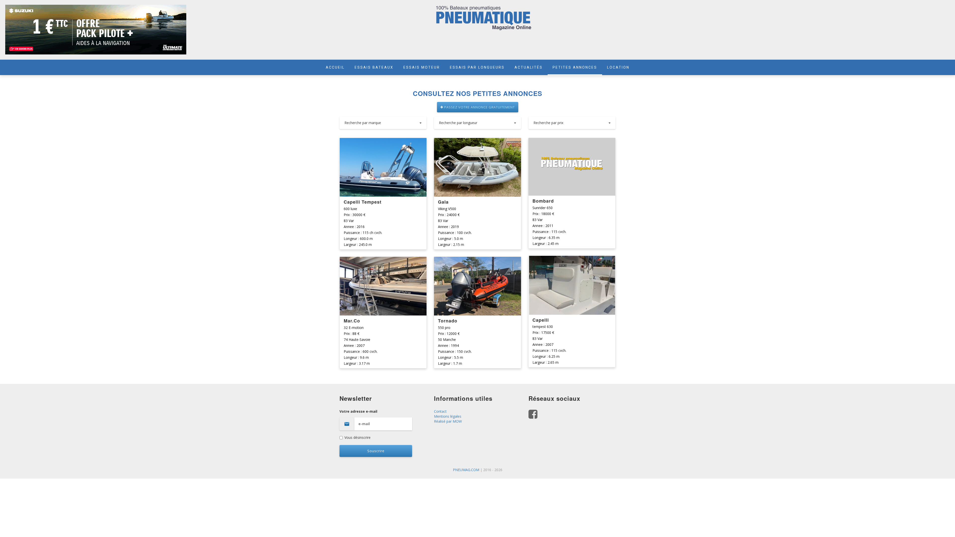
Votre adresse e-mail (358, 411)
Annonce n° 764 (477, 261)
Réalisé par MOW (448, 421)
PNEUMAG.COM (466, 469)
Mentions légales (447, 416)
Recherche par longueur (458, 122)
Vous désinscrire (357, 437)
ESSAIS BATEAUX (374, 67)
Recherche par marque (362, 122)
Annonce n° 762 (572, 260)
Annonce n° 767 (383, 142)
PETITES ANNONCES (575, 67)
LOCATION (618, 67)
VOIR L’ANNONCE (383, 167)
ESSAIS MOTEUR (421, 67)
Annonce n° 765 (477, 142)
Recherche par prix (548, 122)
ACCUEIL (335, 67)
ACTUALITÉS (529, 67)
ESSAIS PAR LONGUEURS (477, 67)
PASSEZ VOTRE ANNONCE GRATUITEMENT (479, 107)
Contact (440, 411)
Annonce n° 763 (572, 142)
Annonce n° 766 (383, 261)
